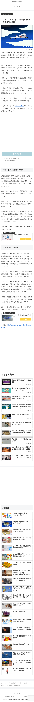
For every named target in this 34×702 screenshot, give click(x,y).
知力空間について (9, 696)
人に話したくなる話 (8, 14)
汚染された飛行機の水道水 (12, 158)
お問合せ (24, 696)
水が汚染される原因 (10, 160)
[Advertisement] (17, 132)
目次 (14, 154)
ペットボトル (19, 106)
